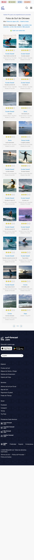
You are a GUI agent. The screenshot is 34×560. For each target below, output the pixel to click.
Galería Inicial (24, 21)
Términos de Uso (5, 454)
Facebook (4, 405)
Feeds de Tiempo (6, 395)
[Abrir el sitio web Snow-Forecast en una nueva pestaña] (4, 2)
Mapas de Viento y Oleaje (9, 371)
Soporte (20, 444)
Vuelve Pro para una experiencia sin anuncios (17, 15)
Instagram (4, 408)
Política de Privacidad (18, 454)
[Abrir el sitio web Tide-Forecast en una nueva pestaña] (20, 2)
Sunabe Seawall (9, 54)
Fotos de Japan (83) (13, 21)
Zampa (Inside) (25, 140)
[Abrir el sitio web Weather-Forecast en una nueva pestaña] (27, 2)
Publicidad (13, 444)
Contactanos (29, 444)
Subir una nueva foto (18, 30)
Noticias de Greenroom (8, 374)
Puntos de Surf (5, 368)
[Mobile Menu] (31, 8)
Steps (25, 313)
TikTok (3, 411)
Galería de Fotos (6, 377)
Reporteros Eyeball (7, 392)
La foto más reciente (16, 27)
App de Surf (4, 389)
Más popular (26, 27)
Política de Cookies (6, 457)
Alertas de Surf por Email (8, 386)
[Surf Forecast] (3, 8)
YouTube (3, 414)
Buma (25, 111)
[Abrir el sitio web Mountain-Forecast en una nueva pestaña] (12, 2)
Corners (25, 285)
